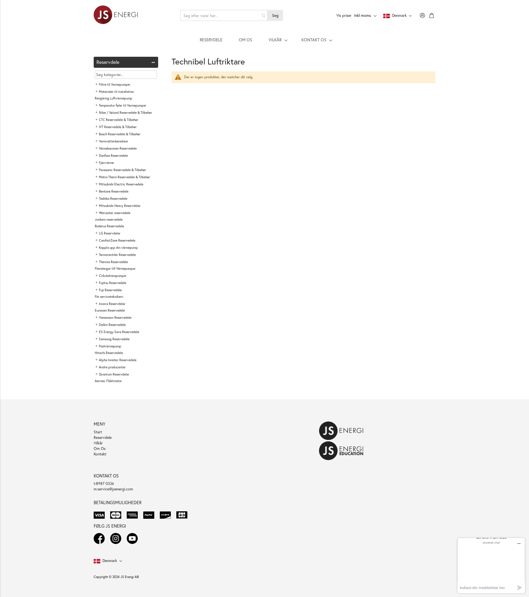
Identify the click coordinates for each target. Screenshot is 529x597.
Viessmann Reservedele (115, 317)
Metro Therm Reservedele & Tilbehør (124, 177)
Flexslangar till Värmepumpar (115, 268)
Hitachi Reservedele (109, 353)
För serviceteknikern (109, 297)
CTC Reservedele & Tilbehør (118, 120)
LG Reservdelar (109, 233)
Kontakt (100, 453)
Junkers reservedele (109, 219)
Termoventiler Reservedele (117, 255)
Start (98, 431)
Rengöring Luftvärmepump (113, 98)
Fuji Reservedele (110, 290)
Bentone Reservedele (113, 191)
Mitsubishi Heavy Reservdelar (120, 206)
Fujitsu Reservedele (112, 283)
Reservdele (103, 437)
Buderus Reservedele (109, 226)
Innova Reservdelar (112, 304)
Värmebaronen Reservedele (118, 148)
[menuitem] (211, 39)
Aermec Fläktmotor (108, 381)
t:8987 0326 (104, 483)
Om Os (100, 448)
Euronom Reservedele (110, 310)
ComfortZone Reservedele (117, 240)
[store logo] (116, 15)
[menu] (264, 39)
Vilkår (98, 442)
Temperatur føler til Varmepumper (122, 105)
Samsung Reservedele (114, 339)
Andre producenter (112, 367)
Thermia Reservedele (113, 262)
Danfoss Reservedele (113, 155)
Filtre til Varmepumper (114, 84)
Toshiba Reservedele (113, 198)
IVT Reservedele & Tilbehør (118, 127)
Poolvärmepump (110, 346)
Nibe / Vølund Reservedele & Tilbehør (125, 112)
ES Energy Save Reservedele (119, 332)
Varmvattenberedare (113, 141)
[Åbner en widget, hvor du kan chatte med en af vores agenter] (491, 565)
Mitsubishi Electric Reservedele (121, 184)
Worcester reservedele (114, 213)
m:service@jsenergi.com (113, 488)
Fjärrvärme (106, 163)
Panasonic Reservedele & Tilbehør (122, 170)
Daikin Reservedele (112, 325)
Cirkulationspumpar (112, 276)
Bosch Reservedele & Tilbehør (120, 134)
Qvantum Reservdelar (114, 374)
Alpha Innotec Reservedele (117, 360)
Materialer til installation (116, 92)
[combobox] (224, 15)
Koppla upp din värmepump (118, 247)
